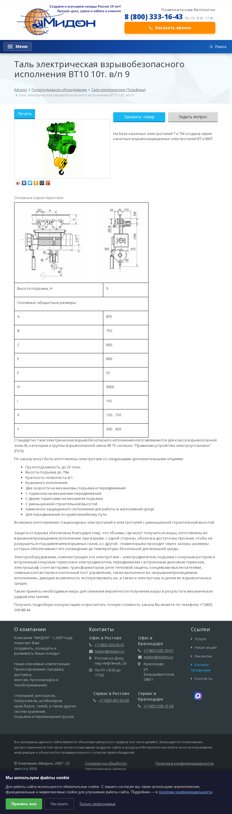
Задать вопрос (193, 116)
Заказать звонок (173, 27)
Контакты (203, 678)
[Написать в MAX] (198, 695)
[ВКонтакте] (24, 181)
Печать (25, 113)
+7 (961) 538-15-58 (158, 706)
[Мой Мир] (42, 181)
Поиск (220, 46)
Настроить (59, 804)
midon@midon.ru (109, 651)
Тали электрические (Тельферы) (118, 89)
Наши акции (205, 647)
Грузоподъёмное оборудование (59, 89)
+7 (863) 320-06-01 (109, 644)
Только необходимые (97, 804)
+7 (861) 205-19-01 (158, 650)
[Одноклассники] (36, 181)
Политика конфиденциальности (185, 763)
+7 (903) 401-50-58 (114, 700)
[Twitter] (30, 181)
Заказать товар (139, 116)
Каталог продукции (201, 667)
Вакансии (203, 656)
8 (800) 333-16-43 (153, 16)
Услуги (200, 638)
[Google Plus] (48, 181)
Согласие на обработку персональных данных (106, 766)
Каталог (20, 89)
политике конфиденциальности (185, 792)
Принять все (23, 804)
